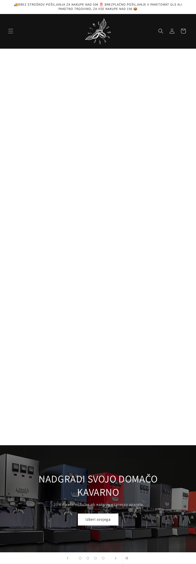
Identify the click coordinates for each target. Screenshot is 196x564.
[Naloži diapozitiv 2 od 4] (88, 515)
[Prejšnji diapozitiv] (67, 514)
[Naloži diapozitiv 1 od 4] (80, 515)
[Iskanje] (160, 31)
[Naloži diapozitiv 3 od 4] (95, 515)
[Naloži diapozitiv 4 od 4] (103, 515)
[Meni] (10, 31)
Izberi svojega (98, 476)
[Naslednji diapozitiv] (115, 514)
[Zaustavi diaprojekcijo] (128, 514)
